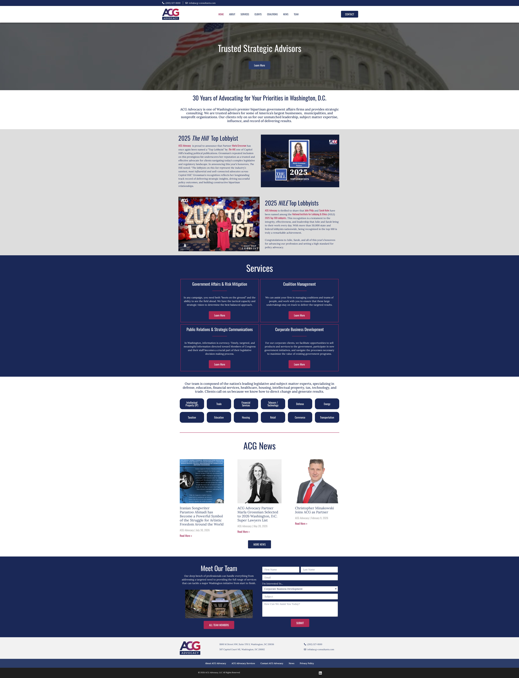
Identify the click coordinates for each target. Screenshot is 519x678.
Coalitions (272, 14)
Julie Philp (309, 210)
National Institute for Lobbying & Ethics (309, 214)
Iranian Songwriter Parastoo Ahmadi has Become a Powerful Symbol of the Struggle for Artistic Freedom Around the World (202, 516)
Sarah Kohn (324, 210)
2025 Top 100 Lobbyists (275, 218)
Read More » (186, 536)
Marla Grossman (239, 145)
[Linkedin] (320, 672)
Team (296, 14)
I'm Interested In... (272, 583)
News (285, 14)
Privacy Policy (307, 663)
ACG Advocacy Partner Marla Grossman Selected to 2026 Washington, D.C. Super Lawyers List (257, 514)
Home (221, 14)
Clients (258, 14)
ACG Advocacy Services (243, 663)
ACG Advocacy (184, 145)
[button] (192, 403)
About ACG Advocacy (215, 663)
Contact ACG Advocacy (271, 663)
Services (245, 14)
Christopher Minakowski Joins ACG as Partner (314, 510)
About (232, 14)
